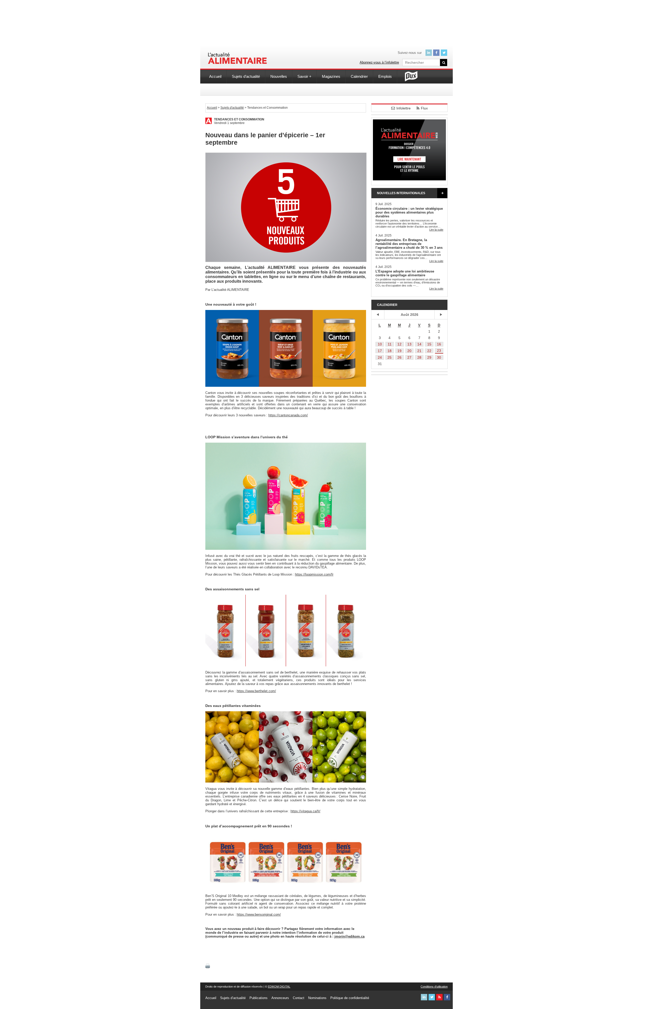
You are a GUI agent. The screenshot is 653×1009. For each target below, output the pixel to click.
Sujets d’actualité (246, 76)
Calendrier (359, 76)
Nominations (317, 998)
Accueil (215, 76)
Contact (298, 998)
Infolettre (403, 108)
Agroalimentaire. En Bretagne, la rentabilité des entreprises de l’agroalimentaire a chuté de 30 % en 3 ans (409, 244)
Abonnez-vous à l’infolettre (379, 62)
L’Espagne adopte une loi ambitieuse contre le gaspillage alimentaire (404, 273)
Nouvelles (278, 76)
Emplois (385, 76)
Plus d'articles (442, 193)
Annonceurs (280, 998)
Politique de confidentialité (349, 998)
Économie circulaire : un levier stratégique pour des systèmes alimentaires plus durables (409, 212)
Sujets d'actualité (232, 107)
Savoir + (304, 76)
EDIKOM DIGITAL (279, 986)
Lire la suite (436, 229)
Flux (424, 108)
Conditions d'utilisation (434, 986)
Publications (258, 998)
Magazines (331, 76)
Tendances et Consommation (239, 119)
